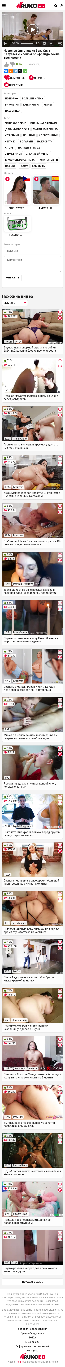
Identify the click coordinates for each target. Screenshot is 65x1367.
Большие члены (33, 98)
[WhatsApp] (25, 71)
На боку (10, 166)
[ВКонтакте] (6, 71)
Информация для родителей (32, 1346)
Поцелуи (29, 135)
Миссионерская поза (19, 159)
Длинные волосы (17, 129)
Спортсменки (48, 135)
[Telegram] (15, 71)
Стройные (12, 135)
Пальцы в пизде (29, 147)
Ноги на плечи (48, 159)
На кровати (45, 141)
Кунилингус (31, 104)
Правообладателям (32, 1333)
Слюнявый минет (38, 153)
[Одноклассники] (10, 71)
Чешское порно (15, 123)
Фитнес (10, 141)
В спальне (26, 141)
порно (20, 1361)
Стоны (9, 147)
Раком (23, 166)
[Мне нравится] (6, 64)
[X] (20, 71)
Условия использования (32, 1328)
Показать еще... (32, 1281)
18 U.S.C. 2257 (32, 1342)
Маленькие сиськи (46, 129)
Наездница (12, 110)
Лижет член (13, 153)
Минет (48, 104)
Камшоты (38, 166)
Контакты (32, 1350)
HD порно (11, 98)
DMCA (32, 1337)
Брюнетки (12, 104)
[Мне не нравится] (12, 64)
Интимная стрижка (43, 123)
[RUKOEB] (30, 5)
